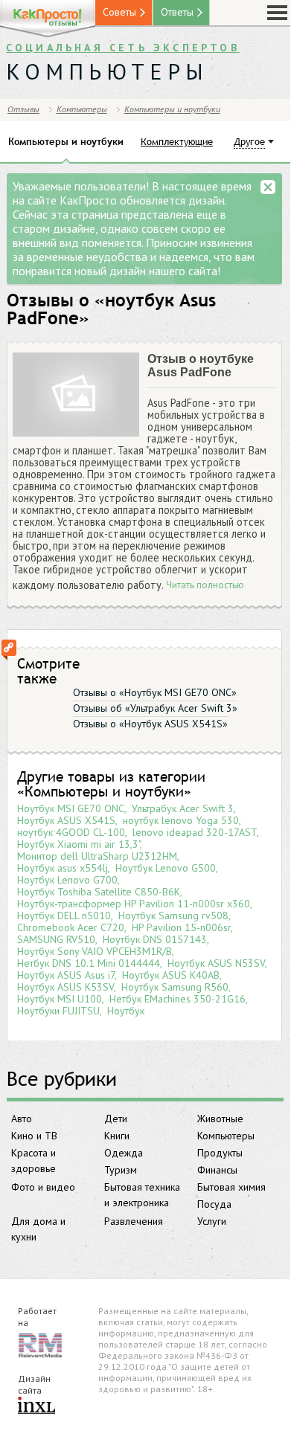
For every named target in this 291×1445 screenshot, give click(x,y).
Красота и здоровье (33, 1160)
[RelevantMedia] (40, 1344)
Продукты (220, 1152)
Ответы (177, 12)
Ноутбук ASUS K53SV (65, 987)
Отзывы (23, 109)
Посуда (214, 1204)
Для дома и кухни (38, 1228)
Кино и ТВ (34, 1135)
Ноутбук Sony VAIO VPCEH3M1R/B (94, 951)
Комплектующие (177, 141)
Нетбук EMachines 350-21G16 (177, 998)
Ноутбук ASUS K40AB (171, 975)
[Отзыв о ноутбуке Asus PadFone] (76, 395)
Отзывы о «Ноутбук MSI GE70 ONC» (155, 692)
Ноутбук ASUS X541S (66, 820)
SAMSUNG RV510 (56, 939)
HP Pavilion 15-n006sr (181, 927)
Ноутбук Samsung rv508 (173, 915)
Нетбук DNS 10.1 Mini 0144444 (88, 963)
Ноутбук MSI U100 (59, 998)
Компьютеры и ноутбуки (172, 109)
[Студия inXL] (36, 1406)
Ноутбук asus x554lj (62, 868)
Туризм (120, 1170)
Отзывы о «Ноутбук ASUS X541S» (150, 723)
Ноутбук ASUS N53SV (216, 963)
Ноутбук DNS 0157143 (155, 939)
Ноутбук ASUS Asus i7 (66, 975)
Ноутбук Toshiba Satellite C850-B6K (98, 891)
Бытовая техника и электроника (142, 1194)
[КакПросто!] (47, 19)
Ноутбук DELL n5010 (64, 915)
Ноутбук (125, 1010)
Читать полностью (205, 585)
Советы (119, 12)
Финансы (217, 1170)
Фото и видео (43, 1187)
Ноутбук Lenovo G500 (165, 868)
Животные (220, 1118)
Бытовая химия (231, 1187)
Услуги (211, 1221)
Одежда (123, 1152)
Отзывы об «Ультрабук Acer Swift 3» (155, 708)
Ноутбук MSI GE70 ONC (70, 808)
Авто (21, 1118)
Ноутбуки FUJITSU (58, 1010)
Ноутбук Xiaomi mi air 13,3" (78, 844)
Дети (115, 1118)
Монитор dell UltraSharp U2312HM (97, 856)
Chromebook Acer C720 (70, 927)
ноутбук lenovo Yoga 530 (181, 820)
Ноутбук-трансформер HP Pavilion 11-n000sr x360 (133, 903)
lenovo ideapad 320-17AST (194, 832)
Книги (116, 1135)
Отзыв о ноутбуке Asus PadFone (200, 366)
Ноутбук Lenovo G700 (67, 879)
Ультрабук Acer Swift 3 (183, 808)
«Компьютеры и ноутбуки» (104, 791)
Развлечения (133, 1221)
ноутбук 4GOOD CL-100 (71, 832)
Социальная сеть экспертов (123, 48)
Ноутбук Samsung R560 (174, 987)
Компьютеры (226, 1135)
